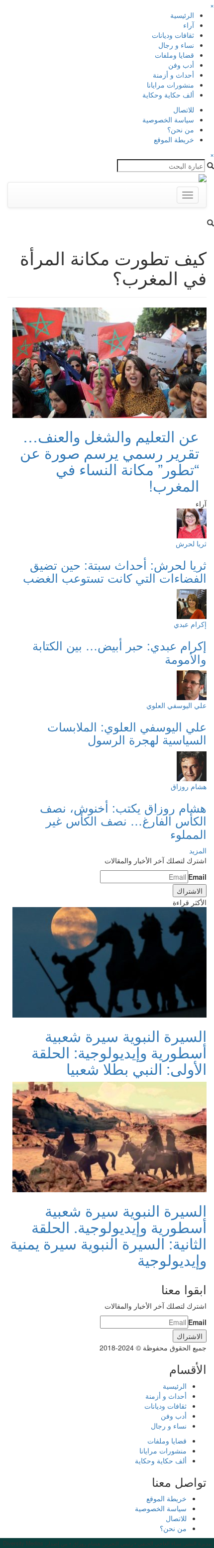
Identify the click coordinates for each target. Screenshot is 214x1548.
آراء (188, 25)
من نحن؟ (180, 129)
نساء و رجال (176, 45)
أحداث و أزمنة (173, 75)
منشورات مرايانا (170, 85)
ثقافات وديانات (173, 35)
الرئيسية (182, 15)
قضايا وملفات (174, 55)
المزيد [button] (198, 850)
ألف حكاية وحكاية (168, 95)
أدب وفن (181, 65)
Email (197, 877)
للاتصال (183, 109)
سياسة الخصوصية (168, 119)
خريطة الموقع (174, 139)
